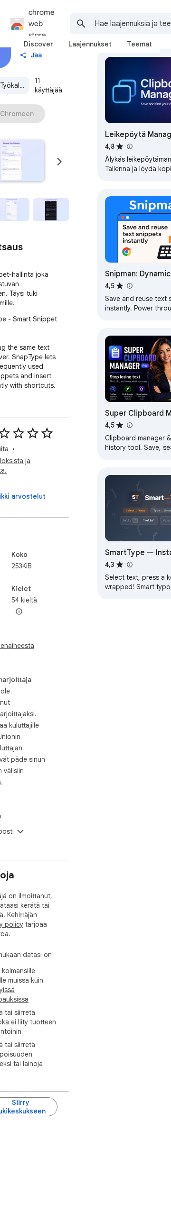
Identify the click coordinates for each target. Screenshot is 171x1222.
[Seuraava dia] (59, 161)
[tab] (38, 44)
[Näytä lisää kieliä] (19, 612)
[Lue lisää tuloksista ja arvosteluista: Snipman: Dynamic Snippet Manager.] (129, 285)
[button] (51, 209)
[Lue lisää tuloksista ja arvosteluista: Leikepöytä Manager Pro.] (129, 146)
